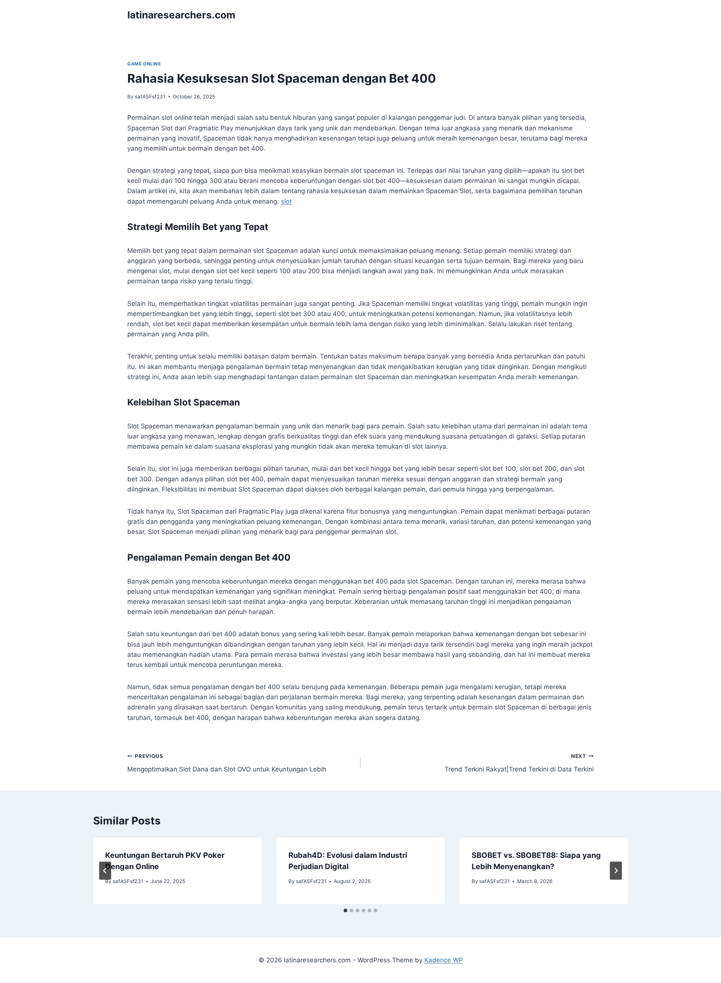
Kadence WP (443, 960)
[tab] (345, 910)
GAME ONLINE (144, 64)
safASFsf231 (150, 97)
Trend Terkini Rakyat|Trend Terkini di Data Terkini (519, 763)
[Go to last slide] (105, 871)
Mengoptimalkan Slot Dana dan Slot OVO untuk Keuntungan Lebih (226, 763)
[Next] (616, 871)
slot (286, 201)
